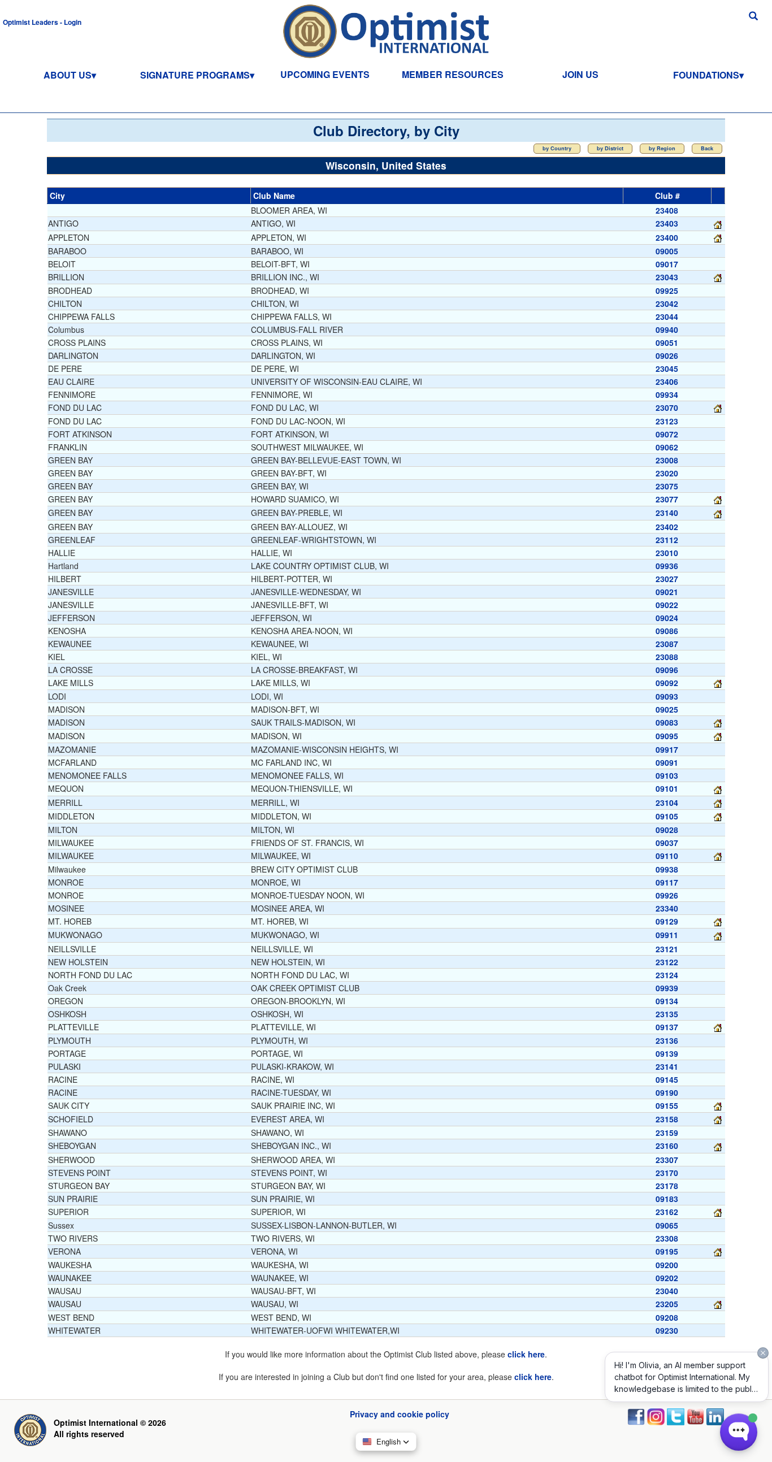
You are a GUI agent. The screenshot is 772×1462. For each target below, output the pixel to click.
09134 (667, 1001)
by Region (662, 148)
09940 (667, 329)
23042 (667, 303)
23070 (667, 407)
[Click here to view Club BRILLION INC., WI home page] (718, 277)
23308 (667, 1238)
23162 (667, 1211)
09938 (667, 869)
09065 (667, 1225)
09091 (667, 762)
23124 (667, 975)
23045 (667, 368)
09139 (667, 1053)
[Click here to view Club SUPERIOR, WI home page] (718, 1211)
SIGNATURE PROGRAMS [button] (195, 74)
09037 (667, 842)
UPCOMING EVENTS (325, 74)
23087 (667, 643)
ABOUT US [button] (68, 74)
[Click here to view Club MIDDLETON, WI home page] (718, 816)
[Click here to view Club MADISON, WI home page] (718, 735)
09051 (667, 342)
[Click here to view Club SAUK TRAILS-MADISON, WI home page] (718, 722)
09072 (667, 434)
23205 (667, 1303)
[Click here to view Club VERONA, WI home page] (718, 1251)
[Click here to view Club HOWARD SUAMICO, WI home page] (718, 499)
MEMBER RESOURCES (453, 74)
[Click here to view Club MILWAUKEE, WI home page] (718, 855)
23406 (667, 381)
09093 (667, 696)
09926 (667, 895)
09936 (667, 565)
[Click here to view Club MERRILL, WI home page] (718, 802)
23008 (667, 460)
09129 (667, 921)
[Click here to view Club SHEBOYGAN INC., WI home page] (718, 1145)
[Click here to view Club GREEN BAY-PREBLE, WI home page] (718, 512)
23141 (667, 1066)
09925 (667, 290)
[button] (42, 21)
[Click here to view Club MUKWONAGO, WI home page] (718, 934)
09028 (667, 829)
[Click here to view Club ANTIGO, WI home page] (718, 223)
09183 (667, 1198)
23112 (667, 539)
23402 (667, 526)
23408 (667, 210)
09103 (667, 775)
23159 (667, 1132)
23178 (667, 1185)
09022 (667, 604)
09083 (667, 722)
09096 (667, 669)
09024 (667, 617)
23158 (667, 1119)
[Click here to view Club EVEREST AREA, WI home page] (718, 1119)
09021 (667, 591)
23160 (667, 1145)
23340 (667, 908)
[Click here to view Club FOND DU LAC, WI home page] (718, 407)
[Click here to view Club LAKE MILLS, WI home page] (718, 682)
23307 (667, 1159)
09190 (667, 1092)
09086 (667, 630)
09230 (667, 1330)
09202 (667, 1277)
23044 (667, 316)
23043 (667, 277)
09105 (667, 816)
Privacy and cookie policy (399, 1414)
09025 (667, 709)
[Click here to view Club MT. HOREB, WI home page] (718, 921)
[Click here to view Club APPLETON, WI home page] (718, 237)
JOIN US (580, 74)
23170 (667, 1172)
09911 (667, 934)
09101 (667, 788)
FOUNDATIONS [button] (706, 74)
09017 (667, 264)
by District (610, 148)
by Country (557, 148)
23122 (667, 962)
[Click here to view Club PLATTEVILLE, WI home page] (718, 1026)
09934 (667, 394)
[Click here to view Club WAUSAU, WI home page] (718, 1303)
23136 (667, 1040)
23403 (667, 223)
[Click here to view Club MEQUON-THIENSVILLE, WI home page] (718, 788)
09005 (667, 251)
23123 (667, 421)
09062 (667, 447)
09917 (667, 749)
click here (526, 1354)
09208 (667, 1317)
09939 (667, 988)
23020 (667, 473)
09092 (667, 682)
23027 (667, 578)
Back (707, 148)
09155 (667, 1105)
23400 (667, 237)
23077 (667, 499)
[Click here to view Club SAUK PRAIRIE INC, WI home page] (718, 1105)
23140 (667, 512)
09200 (667, 1264)
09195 (667, 1251)
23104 (667, 802)
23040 (667, 1290)
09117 (667, 882)
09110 (667, 855)
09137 (667, 1026)
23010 (667, 552)
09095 (667, 735)
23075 (667, 486)
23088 (667, 656)
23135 (667, 1014)
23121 (667, 949)
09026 (667, 355)
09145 (667, 1079)
